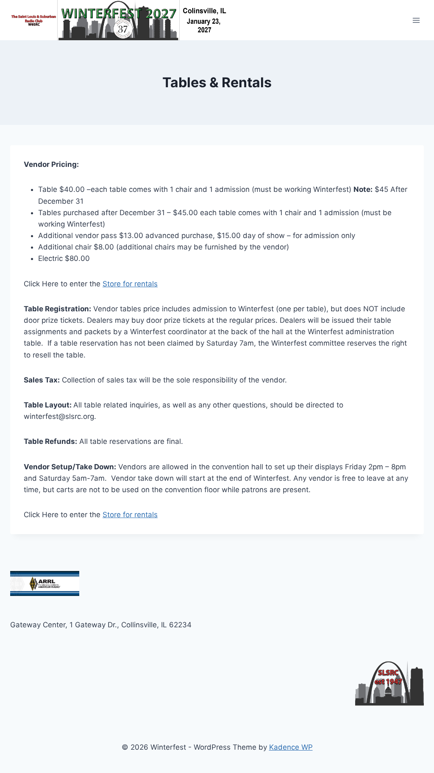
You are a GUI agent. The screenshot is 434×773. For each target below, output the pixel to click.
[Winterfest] (124, 20)
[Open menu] (416, 20)
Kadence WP (291, 747)
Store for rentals (130, 284)
